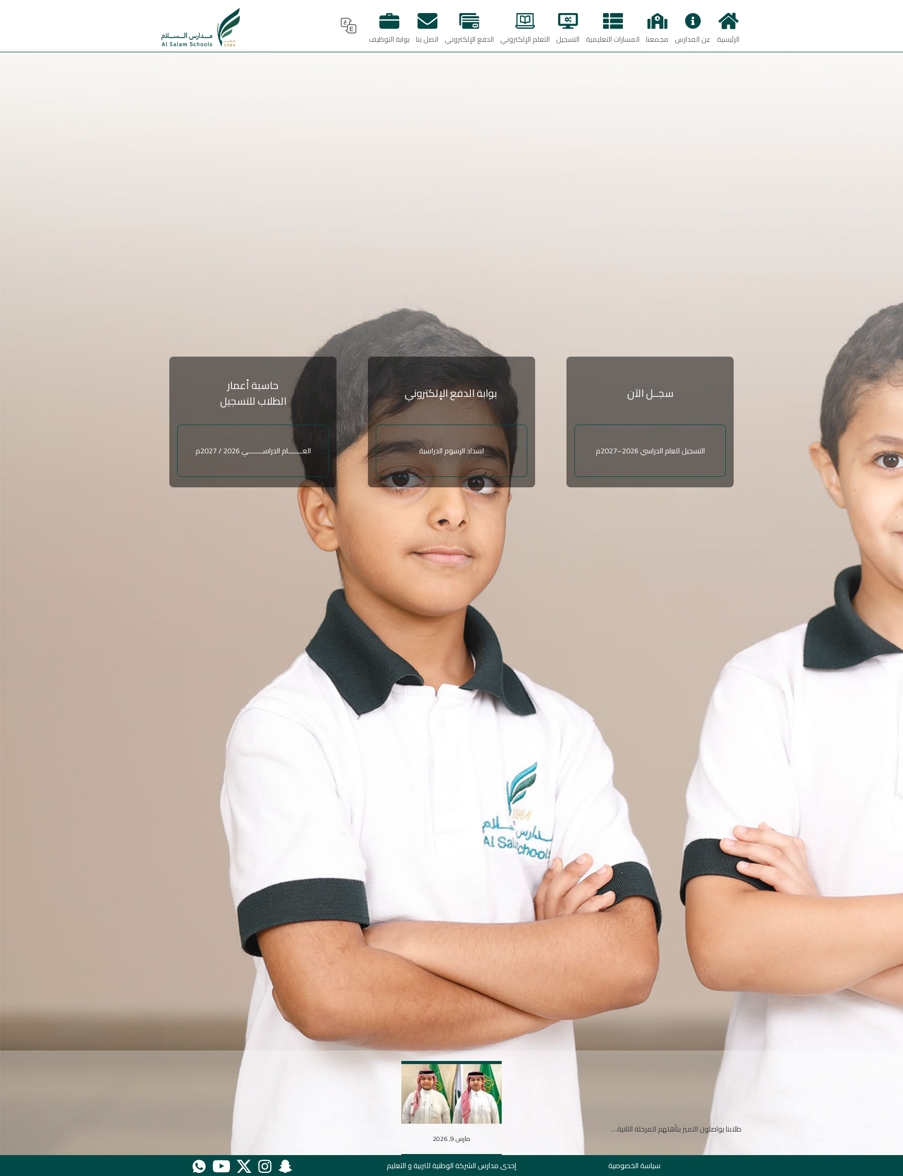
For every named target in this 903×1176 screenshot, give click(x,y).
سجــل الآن (650, 393)
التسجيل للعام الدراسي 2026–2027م (650, 451)
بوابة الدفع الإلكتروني (451, 393)
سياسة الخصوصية (634, 1165)
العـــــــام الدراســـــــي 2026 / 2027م (253, 451)
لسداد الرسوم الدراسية (451, 451)
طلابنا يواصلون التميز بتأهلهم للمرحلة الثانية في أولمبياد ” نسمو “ (648, 1129)
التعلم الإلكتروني (525, 39)
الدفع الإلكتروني (469, 39)
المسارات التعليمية (613, 39)
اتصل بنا (427, 39)
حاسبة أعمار (253, 385)
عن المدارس (693, 39)
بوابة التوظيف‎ (389, 39)
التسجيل (568, 39)
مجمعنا (657, 39)
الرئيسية (728, 39)
